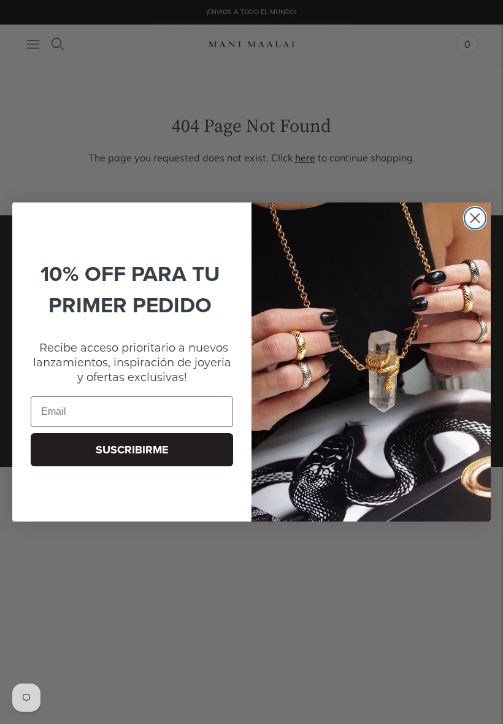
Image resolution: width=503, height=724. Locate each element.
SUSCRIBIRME (132, 450)
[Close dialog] (475, 218)
